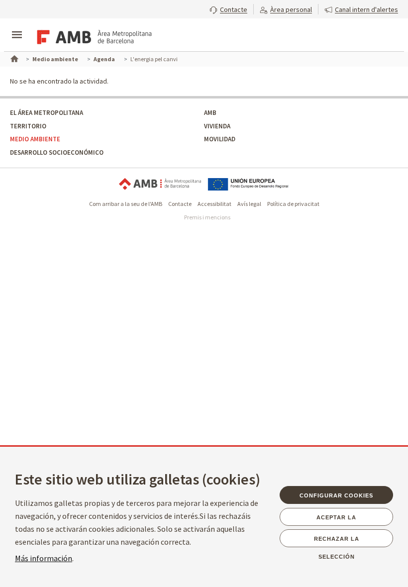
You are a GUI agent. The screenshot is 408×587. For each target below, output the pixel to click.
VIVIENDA (217, 126)
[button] (228, 8)
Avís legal (249, 203)
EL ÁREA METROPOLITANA (46, 112)
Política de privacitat (293, 203)
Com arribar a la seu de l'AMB (125, 203)
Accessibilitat (214, 203)
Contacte (180, 203)
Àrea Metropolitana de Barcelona (160, 184)
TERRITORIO (28, 126)
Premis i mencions (207, 217)
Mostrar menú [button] (17, 26)
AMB (210, 112)
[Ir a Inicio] (13, 57)
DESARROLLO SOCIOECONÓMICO (56, 152)
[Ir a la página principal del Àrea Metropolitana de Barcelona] (92, 35)
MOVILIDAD (219, 139)
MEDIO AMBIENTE (35, 139)
